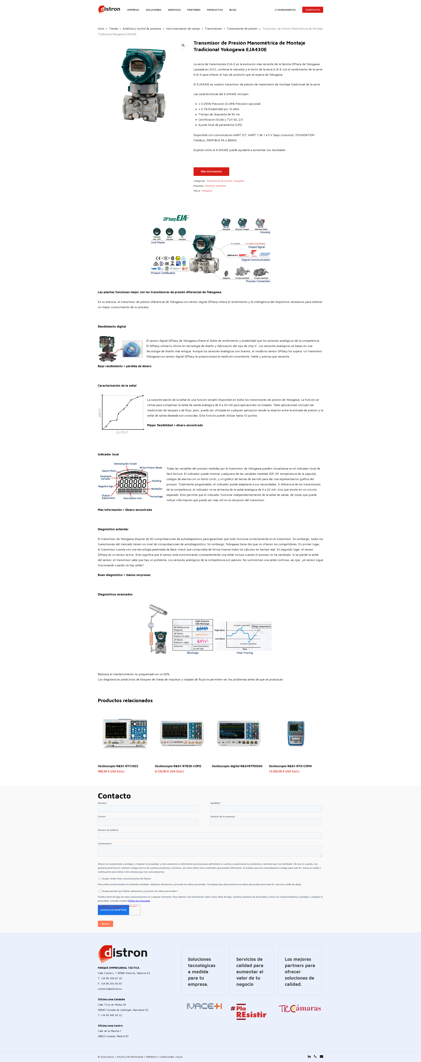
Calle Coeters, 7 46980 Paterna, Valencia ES (124, 973)
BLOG (180, 1056)
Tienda (113, 28)
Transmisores (213, 28)
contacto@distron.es (110, 988)
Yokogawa (238, 180)
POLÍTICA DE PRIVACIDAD (130, 1056)
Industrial (209, 185)
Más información (211, 171)
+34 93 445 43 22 (111, 1015)
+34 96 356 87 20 (111, 978)
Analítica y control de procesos (142, 28)
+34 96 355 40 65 (111, 983)
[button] (183, 45)
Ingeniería (221, 185)
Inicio (101, 28)
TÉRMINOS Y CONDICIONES (160, 1056)
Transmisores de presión (242, 28)
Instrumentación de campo (183, 28)
